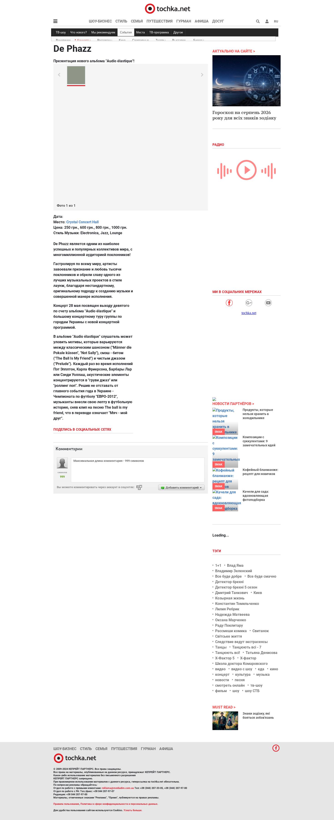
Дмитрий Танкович (231, 593)
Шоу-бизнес (100, 21)
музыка (263, 674)
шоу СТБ (252, 691)
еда (261, 669)
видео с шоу (241, 669)
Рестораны (104, 39)
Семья (137, 21)
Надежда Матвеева (232, 614)
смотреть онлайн (230, 685)
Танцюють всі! (227, 653)
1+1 (218, 565)
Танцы (221, 647)
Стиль (121, 21)
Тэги (217, 551)
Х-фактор (248, 658)
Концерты (83, 39)
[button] (267, 21)
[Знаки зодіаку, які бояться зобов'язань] (225, 720)
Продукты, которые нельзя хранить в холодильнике (258, 414)
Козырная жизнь (229, 598)
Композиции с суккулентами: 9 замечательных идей (259, 441)
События (126, 32)
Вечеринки (63, 39)
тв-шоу (256, 685)
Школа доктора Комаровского (241, 663)
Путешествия (160, 21)
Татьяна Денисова (261, 653)
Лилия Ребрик (227, 609)
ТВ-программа (159, 32)
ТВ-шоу (61, 32)
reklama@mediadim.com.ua (118, 788)
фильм (221, 691)
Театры (160, 39)
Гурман (183, 21)
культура (243, 674)
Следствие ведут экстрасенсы (241, 642)
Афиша (202, 21)
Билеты (198, 39)
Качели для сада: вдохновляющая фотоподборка (256, 496)
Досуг (218, 21)
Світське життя (228, 636)
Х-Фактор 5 (224, 658)
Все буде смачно (261, 576)
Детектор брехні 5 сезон (236, 587)
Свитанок (260, 631)
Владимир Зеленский (233, 571)
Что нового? (78, 32)
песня (240, 680)
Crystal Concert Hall (82, 222)
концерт (222, 674)
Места (140, 32)
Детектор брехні (229, 582)
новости (222, 680)
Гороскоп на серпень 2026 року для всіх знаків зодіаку (244, 115)
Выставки (178, 39)
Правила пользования (66, 804)
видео (220, 669)
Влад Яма (235, 565)
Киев (258, 593)
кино (274, 669)
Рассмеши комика (231, 631)
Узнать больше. (133, 810)
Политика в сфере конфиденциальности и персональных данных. (119, 804)
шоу (235, 691)
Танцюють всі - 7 (246, 647)
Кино (122, 39)
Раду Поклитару (229, 625)
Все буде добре (228, 576)
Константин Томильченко (237, 603)
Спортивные (140, 39)
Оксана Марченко (230, 620)
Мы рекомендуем (103, 32)
